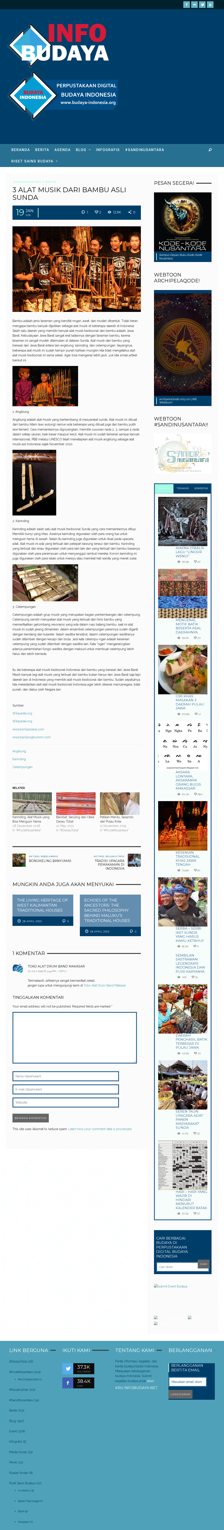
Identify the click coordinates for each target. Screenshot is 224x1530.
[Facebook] (186, 4)
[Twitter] (202, 4)
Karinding (19, 759)
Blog (12, 1421)
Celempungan (22, 767)
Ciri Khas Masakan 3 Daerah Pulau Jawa (190, 702)
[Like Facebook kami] (67, 1382)
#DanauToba (18, 1361)
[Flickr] (194, 4)
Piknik (13, 1462)
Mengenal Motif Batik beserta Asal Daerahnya (188, 626)
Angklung (19, 751)
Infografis (15, 1441)
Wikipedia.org (22, 713)
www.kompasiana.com (28, 729)
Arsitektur (24, 1490)
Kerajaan (23, 1521)
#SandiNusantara (21, 1400)
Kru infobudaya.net (136, 1388)
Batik (21, 1511)
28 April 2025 (32, 921)
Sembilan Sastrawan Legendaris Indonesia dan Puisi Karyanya (190, 963)
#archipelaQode (28, 1379)
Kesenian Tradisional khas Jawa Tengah (188, 858)
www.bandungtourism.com (31, 737)
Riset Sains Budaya (22, 1483)
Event (13, 1431)
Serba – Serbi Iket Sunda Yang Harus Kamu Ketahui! (190, 934)
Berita (51, 182)
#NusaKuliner (18, 1389)
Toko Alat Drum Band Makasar (56, 966)
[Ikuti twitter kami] (67, 1368)
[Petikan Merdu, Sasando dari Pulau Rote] (119, 803)
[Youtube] (210, 4)
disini (150, 1381)
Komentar (201, 488)
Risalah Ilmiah (18, 1473)
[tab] (164, 489)
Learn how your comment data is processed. (100, 1129)
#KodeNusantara (27, 182)
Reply (63, 971)
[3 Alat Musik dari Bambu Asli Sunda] (76, 269)
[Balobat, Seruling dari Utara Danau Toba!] (76, 803)
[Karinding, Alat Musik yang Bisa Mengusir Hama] (32, 803)
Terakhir (183, 488)
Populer (164, 488)
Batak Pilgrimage (28, 1501)
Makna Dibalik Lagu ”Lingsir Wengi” (190, 552)
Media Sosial (18, 1452)
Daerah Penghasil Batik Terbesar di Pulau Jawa (191, 1041)
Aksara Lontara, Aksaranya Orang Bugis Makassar (188, 780)
